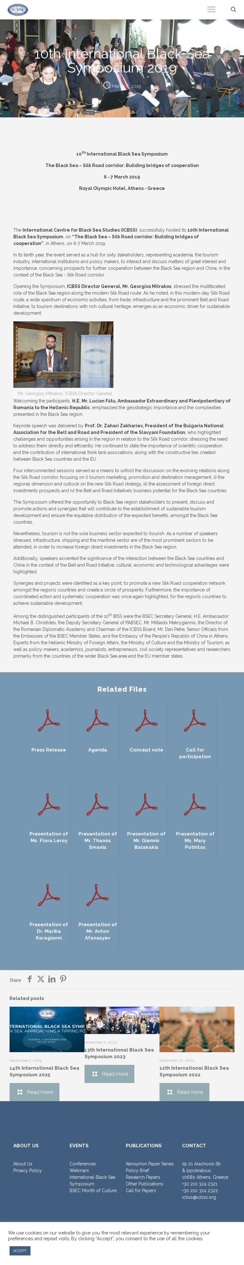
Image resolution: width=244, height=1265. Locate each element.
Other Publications (144, 1183)
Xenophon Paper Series (150, 1163)
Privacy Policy (27, 1170)
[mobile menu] (211, 9)
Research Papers (143, 1177)
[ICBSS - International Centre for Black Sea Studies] (17, 9)
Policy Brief (137, 1170)
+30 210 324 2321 (199, 1183)
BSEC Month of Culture (93, 1190)
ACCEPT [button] (20, 1251)
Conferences (83, 1163)
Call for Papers (141, 1190)
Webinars (79, 1170)
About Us (22, 1163)
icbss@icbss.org (199, 1197)
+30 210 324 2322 (200, 1190)
